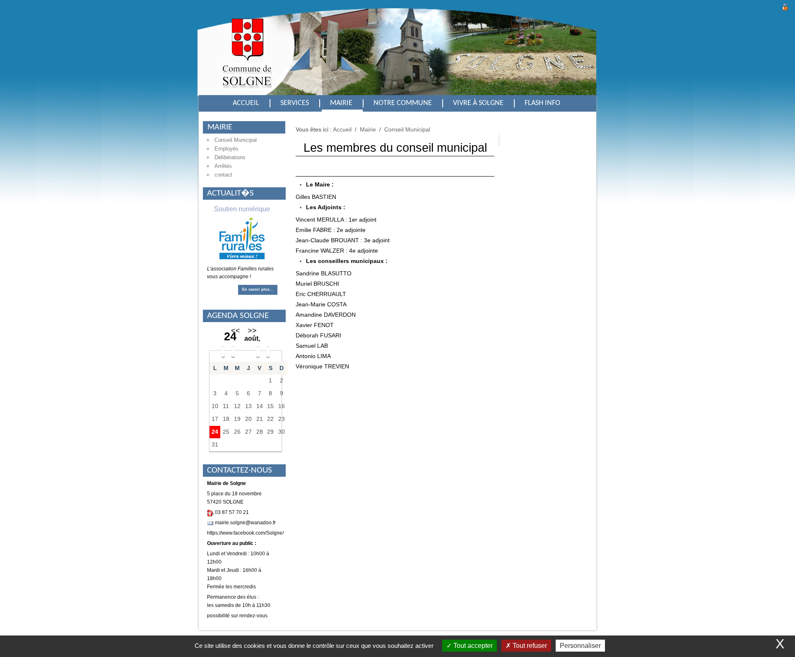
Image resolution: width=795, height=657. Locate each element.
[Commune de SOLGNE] (245, 59)
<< (235, 331)
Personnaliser (580, 645)
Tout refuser (529, 645)
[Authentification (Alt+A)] (785, 6)
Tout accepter (472, 645)
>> (252, 331)
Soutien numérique (242, 209)
